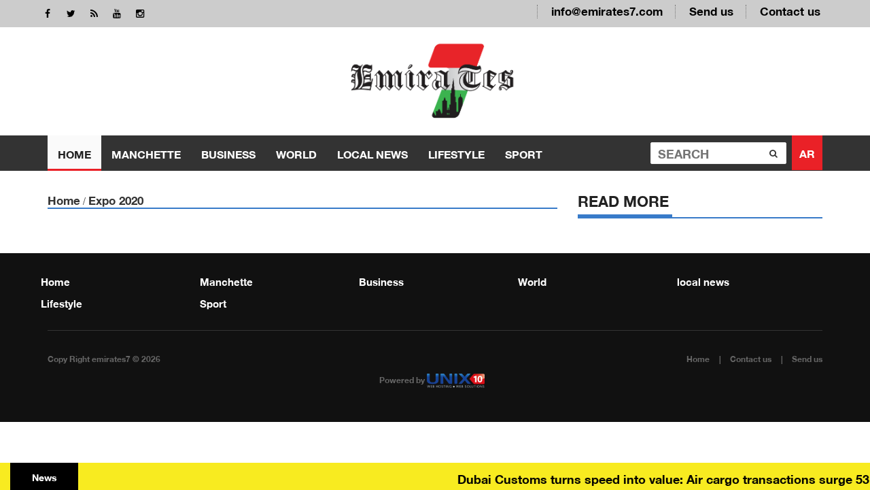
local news (372, 153)
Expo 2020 (115, 199)
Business (228, 153)
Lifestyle (456, 153)
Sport (523, 153)
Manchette (146, 153)
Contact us (790, 10)
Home (74, 153)
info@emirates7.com (607, 10)
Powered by (403, 379)
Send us (711, 10)
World (296, 153)
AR (807, 152)
